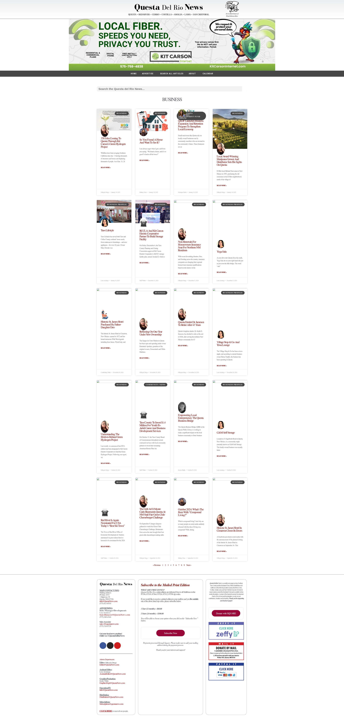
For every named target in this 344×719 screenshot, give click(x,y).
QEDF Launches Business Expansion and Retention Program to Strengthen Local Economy (190, 125)
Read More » (106, 167)
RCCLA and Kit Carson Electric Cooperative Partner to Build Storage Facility (151, 235)
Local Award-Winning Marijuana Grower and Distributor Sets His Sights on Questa (229, 160)
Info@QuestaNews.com (108, 689)
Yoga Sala (221, 251)
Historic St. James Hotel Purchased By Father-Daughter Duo (112, 324)
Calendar (208, 74)
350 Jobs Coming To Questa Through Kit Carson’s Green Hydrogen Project (113, 142)
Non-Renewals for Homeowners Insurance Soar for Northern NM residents (189, 246)
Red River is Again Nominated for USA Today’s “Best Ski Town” (113, 523)
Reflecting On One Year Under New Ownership (150, 333)
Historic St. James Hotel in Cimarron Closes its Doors (229, 529)
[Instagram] (110, 645)
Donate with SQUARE (226, 613)
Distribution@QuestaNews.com (111, 696)
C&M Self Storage (226, 432)
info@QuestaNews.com (108, 601)
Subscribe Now (170, 633)
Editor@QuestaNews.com (109, 664)
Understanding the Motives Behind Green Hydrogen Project (112, 437)
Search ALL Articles (171, 74)
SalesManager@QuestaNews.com (115, 614)
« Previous (156, 565)
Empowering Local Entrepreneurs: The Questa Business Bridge (190, 417)
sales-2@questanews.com (109, 623)
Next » (188, 565)
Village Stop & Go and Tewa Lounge (228, 343)
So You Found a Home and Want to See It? (151, 141)
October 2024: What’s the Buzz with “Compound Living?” (190, 512)
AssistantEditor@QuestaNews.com (113, 673)
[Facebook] (103, 645)
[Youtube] (117, 645)
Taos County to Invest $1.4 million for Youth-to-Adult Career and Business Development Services (152, 426)
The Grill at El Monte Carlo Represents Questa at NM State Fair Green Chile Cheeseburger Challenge (152, 513)
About (192, 74)
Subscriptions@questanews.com (111, 703)
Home (134, 74)
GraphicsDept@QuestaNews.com (112, 682)
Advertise (147, 74)
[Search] (244, 88)
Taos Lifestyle (107, 230)
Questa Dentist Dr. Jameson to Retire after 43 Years (191, 323)
